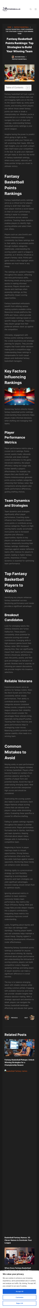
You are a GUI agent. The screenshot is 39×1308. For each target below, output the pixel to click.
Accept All (19, 1291)
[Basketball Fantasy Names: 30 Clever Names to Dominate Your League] (20, 1152)
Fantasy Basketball (19, 59)
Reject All (19, 1303)
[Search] (30, 9)
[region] (19, 1289)
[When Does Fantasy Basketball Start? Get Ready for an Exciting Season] (20, 1255)
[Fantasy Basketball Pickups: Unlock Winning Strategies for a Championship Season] (20, 1047)
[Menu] (36, 9)
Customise (19, 1297)
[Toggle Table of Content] (26, 88)
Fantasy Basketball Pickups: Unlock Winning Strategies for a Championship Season (19, 1062)
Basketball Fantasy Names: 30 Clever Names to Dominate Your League (18, 1240)
